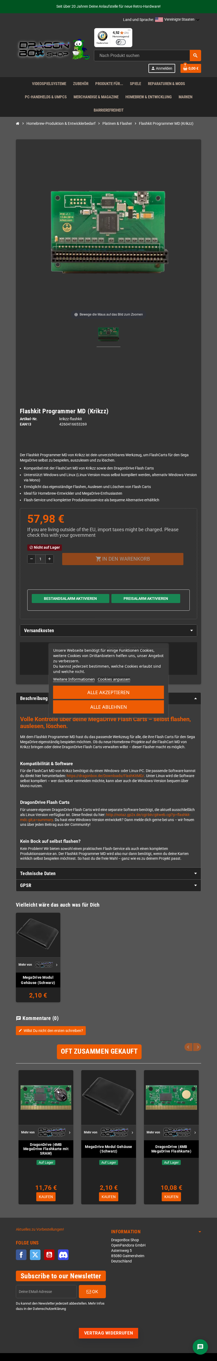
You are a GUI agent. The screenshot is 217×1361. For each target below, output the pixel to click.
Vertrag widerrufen (108, 1333)
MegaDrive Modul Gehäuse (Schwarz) (38, 980)
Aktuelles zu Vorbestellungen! (40, 1229)
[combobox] (147, 55)
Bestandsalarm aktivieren (70, 598)
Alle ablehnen (108, 707)
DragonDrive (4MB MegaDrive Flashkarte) (171, 1149)
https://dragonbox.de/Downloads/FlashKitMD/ (105, 776)
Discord (63, 1254)
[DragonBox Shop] (53, 50)
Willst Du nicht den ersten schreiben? (51, 1030)
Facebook (21, 1254)
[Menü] (129, 31)
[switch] (121, 42)
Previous (188, 1047)
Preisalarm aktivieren (146, 598)
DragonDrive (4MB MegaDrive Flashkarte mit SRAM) (46, 1149)
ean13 (25, 424)
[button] (177, 19)
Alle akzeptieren (108, 692)
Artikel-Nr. (28, 419)
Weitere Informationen (74, 679)
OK (94, 1291)
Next (197, 1047)
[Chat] (200, 1347)
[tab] (108, 630)
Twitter (35, 1254)
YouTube (49, 1254)
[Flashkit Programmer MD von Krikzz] (108, 335)
